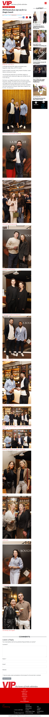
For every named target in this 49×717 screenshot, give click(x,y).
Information (28, 708)
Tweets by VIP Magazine (43, 106)
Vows (24, 698)
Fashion (24, 694)
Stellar (38, 709)
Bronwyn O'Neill (7, 15)
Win (24, 700)
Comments (19, 15)
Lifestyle (24, 696)
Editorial (27, 705)
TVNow (39, 708)
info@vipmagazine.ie (19, 713)
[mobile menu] (45, 3)
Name (4, 659)
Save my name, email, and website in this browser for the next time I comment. (22, 675)
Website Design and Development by (32, 715)
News (24, 689)
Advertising (28, 706)
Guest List (24, 691)
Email (4, 664)
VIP (38, 706)
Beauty (24, 693)
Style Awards (24, 701)
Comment (5, 644)
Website (4, 669)
